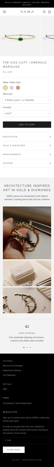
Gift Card (7, 384)
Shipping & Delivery (12, 370)
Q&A (5, 389)
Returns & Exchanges (13, 365)
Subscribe (13, 450)
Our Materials (9, 375)
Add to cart (27, 124)
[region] (27, 334)
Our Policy (8, 361)
